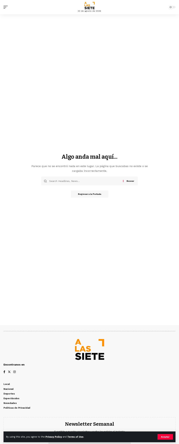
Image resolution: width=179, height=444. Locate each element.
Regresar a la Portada (89, 194)
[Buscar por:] (85, 181)
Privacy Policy (53, 436)
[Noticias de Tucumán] (89, 5)
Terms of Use (75, 436)
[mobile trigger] (6, 7)
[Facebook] (4, 372)
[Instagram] (14, 372)
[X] (9, 372)
